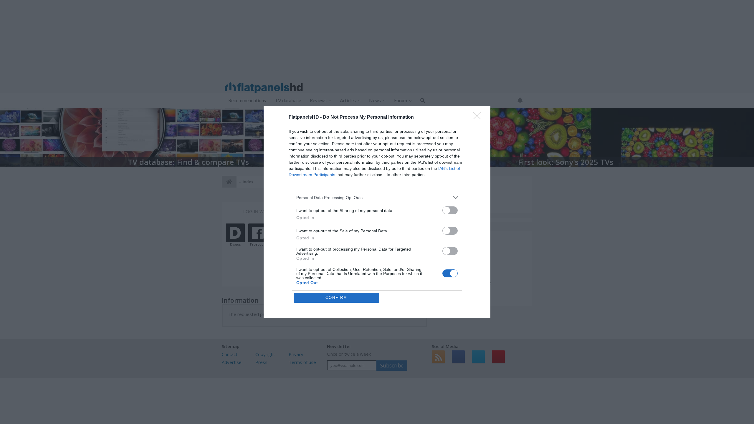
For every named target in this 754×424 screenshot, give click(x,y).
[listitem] (377, 197)
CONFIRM (336, 297)
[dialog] (377, 212)
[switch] (450, 210)
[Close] (479, 117)
